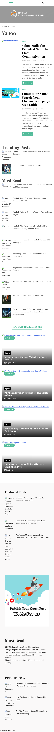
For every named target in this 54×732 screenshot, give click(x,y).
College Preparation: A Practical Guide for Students (25, 650)
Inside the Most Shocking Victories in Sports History (25, 358)
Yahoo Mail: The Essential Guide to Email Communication (35, 51)
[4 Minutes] (27, 371)
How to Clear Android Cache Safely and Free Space (25, 652)
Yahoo (24, 41)
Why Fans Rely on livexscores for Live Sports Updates (26, 393)
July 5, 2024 (38, 109)
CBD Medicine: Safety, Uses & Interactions (22, 647)
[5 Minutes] (27, 335)
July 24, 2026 (10, 434)
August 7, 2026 (11, 363)
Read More (27, 83)
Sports (7, 353)
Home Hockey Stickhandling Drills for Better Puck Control (26, 429)
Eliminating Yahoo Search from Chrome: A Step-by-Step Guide (36, 99)
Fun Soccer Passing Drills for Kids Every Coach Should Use (24, 465)
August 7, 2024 (39, 60)
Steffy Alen (27, 60)
